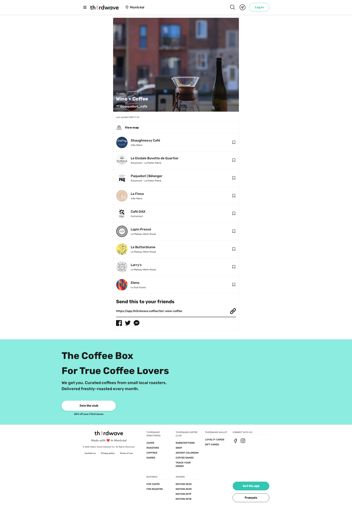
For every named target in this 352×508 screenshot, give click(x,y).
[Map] (242, 7)
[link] (259, 7)
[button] (234, 142)
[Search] (232, 7)
